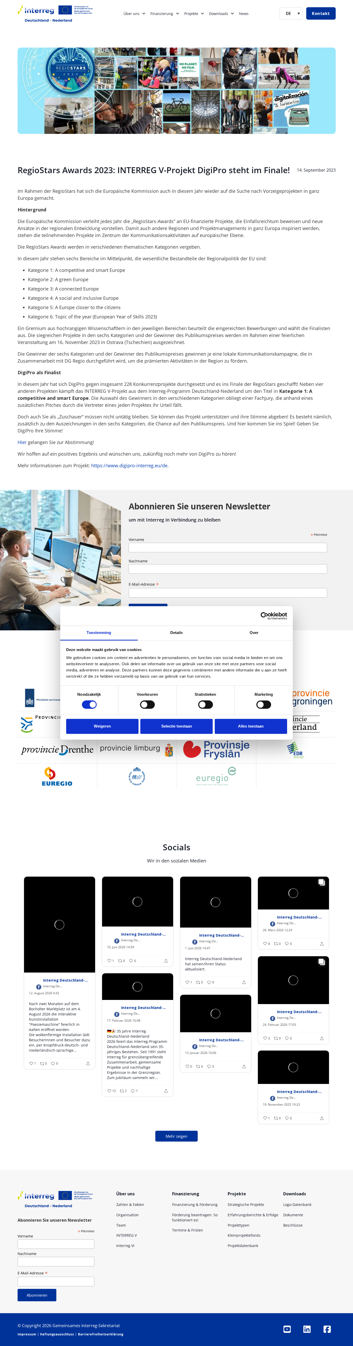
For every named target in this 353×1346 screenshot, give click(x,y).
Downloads (218, 13)
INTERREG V (126, 1235)
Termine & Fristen (187, 1230)
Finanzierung (161, 13)
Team (121, 1225)
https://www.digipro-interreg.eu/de (129, 465)
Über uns (132, 13)
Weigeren (102, 726)
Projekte (191, 13)
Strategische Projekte (246, 1204)
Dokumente (293, 1214)
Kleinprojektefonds (244, 1235)
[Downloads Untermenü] (232, 14)
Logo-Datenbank (297, 1204)
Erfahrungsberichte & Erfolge (253, 1214)
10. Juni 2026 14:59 (120, 947)
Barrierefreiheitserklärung (100, 1334)
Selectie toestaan (176, 726)
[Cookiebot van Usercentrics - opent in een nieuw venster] (264, 616)
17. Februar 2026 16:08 (123, 1021)
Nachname (138, 561)
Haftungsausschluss (57, 1334)
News (244, 13)
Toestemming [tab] (99, 632)
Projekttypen (238, 1225)
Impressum (27, 1334)
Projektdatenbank (243, 1245)
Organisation (127, 1214)
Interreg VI (125, 1245)
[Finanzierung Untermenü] (177, 14)
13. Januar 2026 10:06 (200, 1053)
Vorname (136, 539)
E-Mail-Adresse (144, 584)
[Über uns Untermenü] (143, 14)
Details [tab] (176, 632)
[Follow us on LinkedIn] (307, 1329)
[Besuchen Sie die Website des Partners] (57, 698)
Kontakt (321, 13)
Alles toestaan (251, 726)
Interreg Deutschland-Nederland (66, 980)
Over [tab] (254, 632)
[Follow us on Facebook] (327, 1329)
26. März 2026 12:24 (277, 930)
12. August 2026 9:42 (44, 993)
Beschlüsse (293, 1225)
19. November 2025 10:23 (281, 1105)
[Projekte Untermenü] (202, 14)
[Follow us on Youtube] (287, 1329)
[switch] (147, 705)
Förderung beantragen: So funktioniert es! (195, 1217)
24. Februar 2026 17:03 (279, 1025)
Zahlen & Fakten (130, 1204)
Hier (22, 442)
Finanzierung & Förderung (195, 1204)
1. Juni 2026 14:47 (197, 948)
